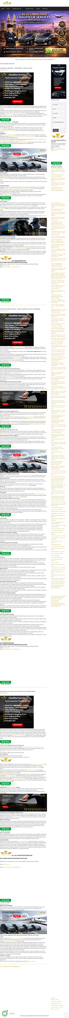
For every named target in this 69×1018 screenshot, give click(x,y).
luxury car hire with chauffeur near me (56, 806)
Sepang (57, 889)
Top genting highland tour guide (58, 569)
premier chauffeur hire (55, 849)
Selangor (64, 885)
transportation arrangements (37, 764)
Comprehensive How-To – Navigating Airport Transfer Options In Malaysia (57, 296)
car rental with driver (63, 664)
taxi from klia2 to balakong (56, 916)
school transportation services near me (56, 885)
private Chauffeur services (14, 361)
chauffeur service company (19, 735)
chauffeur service (9, 114)
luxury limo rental (56, 816)
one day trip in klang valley (57, 557)
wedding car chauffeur (54, 988)
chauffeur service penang (59, 691)
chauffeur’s (44, 215)
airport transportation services (55, 635)
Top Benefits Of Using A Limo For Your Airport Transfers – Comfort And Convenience (58, 233)
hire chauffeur (54, 744)
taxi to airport (64, 936)
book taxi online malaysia (58, 651)
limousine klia (53, 790)
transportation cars (16, 496)
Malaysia (53, 825)
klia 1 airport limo (61, 760)
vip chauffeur (63, 985)
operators (59, 839)
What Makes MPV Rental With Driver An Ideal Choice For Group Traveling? (58, 402)
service (60, 889)
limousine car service (55, 789)
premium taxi (58, 859)
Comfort (62, 701)
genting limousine (56, 737)
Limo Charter (53, 777)
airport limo (55, 621)
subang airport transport (54, 906)
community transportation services (60, 703)
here (29, 757)
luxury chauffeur (53, 812)
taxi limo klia (58, 929)
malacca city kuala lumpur (57, 553)
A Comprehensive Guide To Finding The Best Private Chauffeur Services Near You (57, 189)
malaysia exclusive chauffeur (55, 826)
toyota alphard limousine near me (60, 948)
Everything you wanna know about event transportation (17, 691)
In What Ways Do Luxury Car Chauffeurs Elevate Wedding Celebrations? (57, 364)
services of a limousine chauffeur (18, 248)
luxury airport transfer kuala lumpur (58, 796)
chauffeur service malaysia (59, 690)
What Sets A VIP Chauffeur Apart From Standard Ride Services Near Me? (58, 369)
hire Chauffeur (17, 358)
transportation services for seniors (56, 962)
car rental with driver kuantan (62, 665)
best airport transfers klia (59, 645)
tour (63, 941)
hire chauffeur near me (60, 746)
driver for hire (56, 714)
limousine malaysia (59, 790)
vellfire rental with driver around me (59, 978)
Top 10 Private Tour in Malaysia (58, 546)
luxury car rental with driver (55, 809)
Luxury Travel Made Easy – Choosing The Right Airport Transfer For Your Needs (57, 265)
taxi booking (60, 908)
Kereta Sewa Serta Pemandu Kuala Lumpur (59, 757)
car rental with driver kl (54, 665)
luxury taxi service (59, 822)
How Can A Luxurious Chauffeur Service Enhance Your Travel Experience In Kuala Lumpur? (58, 355)
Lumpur (64, 793)
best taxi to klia (61, 648)
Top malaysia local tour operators (58, 567)
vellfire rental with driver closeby (55, 979)
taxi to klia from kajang (61, 939)
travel (55, 971)
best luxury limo (56, 648)
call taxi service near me (62, 661)
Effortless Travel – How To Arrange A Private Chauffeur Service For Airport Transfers (58, 393)
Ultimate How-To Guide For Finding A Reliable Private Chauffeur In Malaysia (58, 270)
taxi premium (55, 932)
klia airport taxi (55, 763)
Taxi (59, 906)
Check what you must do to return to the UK (32, 747)
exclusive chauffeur (58, 723)
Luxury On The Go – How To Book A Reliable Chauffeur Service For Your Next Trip (58, 504)
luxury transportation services (62, 823)
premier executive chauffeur (55, 852)
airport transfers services (62, 634)
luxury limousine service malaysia (61, 819)
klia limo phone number (58, 766)
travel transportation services (59, 972)
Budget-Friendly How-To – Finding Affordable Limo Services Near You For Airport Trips (58, 311)
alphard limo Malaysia (63, 641)
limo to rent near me (57, 783)
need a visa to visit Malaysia (16, 938)
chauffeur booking (61, 670)
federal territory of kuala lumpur (59, 734)
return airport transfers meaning (57, 882)
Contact (38, 8)
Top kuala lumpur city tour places (58, 471)
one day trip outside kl (56, 544)
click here (2, 751)
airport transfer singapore (54, 634)
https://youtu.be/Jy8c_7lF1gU (57, 603)
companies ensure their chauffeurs (7, 130)
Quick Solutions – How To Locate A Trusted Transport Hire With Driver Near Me (58, 444)
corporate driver (58, 707)
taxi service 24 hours (59, 935)
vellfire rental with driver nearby (60, 981)
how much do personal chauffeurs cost (57, 753)
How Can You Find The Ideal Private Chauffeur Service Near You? (58, 306)
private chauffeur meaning (57, 863)
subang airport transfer (61, 905)
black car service (31, 961)
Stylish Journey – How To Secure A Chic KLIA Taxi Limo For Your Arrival (58, 407)
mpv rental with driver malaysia (61, 836)
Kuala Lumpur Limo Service (55, 774)
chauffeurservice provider (54, 693)
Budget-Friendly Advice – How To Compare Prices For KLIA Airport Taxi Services (58, 412)
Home (2, 8)
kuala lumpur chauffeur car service (61, 773)
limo (54, 776)
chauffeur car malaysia (62, 674)
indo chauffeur (59, 754)
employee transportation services (56, 717)
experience (53, 734)
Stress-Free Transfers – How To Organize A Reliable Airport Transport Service (58, 417)
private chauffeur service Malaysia (59, 868)
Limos (60, 779)
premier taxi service (55, 853)
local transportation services (60, 792)
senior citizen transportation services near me (57, 886)
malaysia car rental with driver (59, 825)
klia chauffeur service (61, 764)
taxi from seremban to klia (55, 926)
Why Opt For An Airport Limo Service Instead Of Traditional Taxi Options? (58, 388)
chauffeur (2, 208)
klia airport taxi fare (60, 763)
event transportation (31, 770)
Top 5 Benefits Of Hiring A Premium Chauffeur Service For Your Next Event (58, 449)
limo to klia (57, 782)
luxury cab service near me (55, 802)
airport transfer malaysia (61, 631)
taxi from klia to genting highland (60, 919)
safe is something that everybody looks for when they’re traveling (17, 475)
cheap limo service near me (57, 700)
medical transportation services (58, 829)
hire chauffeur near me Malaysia (10, 966)
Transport (52, 952)
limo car (63, 776)
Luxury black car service (56, 1001)
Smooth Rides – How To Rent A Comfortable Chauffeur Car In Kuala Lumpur (58, 436)
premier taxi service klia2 (62, 853)
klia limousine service (56, 767)
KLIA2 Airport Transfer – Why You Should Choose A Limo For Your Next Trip (58, 228)
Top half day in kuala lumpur (57, 530)
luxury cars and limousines (39, 493)
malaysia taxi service (62, 826)
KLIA (58, 760)
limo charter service (58, 777)
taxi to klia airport (55, 939)
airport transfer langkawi (54, 631)
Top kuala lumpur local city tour (58, 501)
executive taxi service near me (59, 733)
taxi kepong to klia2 (62, 928)
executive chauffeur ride (58, 727)
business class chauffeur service (55, 658)
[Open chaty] (5, 1013)
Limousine (53, 784)
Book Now (45, 8)
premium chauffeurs (58, 858)
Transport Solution (11, 787)
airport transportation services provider (59, 638)
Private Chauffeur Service (18, 347)
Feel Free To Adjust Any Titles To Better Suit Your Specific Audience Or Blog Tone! (58, 315)
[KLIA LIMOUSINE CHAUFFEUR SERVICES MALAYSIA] (7, 3)
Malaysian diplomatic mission (10, 909)
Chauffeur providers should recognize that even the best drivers (19, 188)
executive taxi (55, 730)
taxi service (54, 935)
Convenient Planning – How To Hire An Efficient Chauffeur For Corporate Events (57, 421)
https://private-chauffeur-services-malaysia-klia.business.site (56, 600)
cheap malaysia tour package (57, 551)
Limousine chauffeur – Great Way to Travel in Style (16, 68)
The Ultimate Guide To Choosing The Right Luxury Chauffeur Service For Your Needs (58, 431)
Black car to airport (55, 1008)
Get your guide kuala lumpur (57, 507)
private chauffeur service (60, 865)
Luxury (52, 795)
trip (64, 972)
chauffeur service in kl (54, 687)
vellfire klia (63, 975)
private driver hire (58, 869)
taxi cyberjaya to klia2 (58, 909)
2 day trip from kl (55, 562)
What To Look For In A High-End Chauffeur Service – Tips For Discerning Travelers (58, 468)
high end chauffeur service (55, 743)
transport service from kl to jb (60, 968)
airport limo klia (59, 621)
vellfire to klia (53, 985)
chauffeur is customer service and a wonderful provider (23, 136)
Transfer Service (29, 8)
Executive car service (55, 1003)
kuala (55, 773)
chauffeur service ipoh (61, 687)
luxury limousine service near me (55, 820)
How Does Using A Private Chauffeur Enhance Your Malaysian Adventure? (58, 346)
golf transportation (61, 737)
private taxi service (60, 872)
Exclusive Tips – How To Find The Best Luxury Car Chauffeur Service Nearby (58, 426)
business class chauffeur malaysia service (60, 657)
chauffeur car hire (61, 671)
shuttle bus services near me (57, 899)
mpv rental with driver (61, 835)
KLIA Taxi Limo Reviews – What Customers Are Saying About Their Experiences (58, 251)
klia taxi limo (62, 769)
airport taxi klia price (63, 627)
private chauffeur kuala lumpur (55, 862)
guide (57, 740)
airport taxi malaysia (54, 628)
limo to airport (60, 780)
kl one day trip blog (55, 555)
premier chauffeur (56, 848)
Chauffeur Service (16, 8)
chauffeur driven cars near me (61, 677)
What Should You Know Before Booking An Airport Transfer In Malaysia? (57, 332)
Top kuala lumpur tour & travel (57, 528)
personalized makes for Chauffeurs (21, 485)
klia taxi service (58, 770)
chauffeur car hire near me (55, 673)
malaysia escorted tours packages (58, 511)
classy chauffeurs (58, 701)
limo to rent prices (62, 783)
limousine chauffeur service (9, 134)
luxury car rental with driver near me (61, 810)
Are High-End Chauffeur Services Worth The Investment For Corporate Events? (58, 359)
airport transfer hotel (60, 628)
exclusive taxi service (60, 724)
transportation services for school (60, 961)
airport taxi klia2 (58, 627)
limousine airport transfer (59, 786)
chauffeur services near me (60, 694)
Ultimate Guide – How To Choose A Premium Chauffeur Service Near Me (58, 397)
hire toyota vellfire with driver (60, 747)
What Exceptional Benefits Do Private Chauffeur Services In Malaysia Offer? (57, 320)
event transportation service (18, 778)
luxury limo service (61, 816)
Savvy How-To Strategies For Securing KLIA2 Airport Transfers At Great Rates (58, 301)
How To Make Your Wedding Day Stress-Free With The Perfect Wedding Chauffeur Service (58, 480)
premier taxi (61, 852)
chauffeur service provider (62, 693)
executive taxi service (54, 731)
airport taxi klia (53, 627)
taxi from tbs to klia (56, 928)
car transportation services (55, 667)
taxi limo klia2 (62, 929)
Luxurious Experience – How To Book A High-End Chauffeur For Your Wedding (58, 383)
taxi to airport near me (54, 938)
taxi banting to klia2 (55, 908)
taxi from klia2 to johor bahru (57, 918)
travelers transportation (60, 971)
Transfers (61, 951)
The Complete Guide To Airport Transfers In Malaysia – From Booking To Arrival (58, 246)
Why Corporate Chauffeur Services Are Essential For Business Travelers (56, 463)
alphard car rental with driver (55, 641)
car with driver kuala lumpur (58, 668)
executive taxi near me (61, 730)
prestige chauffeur (62, 859)
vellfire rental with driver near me (55, 982)
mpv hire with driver (56, 833)
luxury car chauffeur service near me (58, 803)
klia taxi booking (61, 767)
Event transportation (11, 775)
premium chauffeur (57, 855)
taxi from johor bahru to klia (56, 915)
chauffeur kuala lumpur (54, 681)
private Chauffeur (17, 357)
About (8, 8)
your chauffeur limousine (54, 989)
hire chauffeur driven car (59, 744)
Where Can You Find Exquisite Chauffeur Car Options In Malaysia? (57, 374)
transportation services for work (61, 965)
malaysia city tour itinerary (57, 509)
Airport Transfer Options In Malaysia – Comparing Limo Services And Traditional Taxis (57, 241)
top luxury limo (59, 941)
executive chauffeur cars (59, 726)
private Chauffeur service (15, 373)
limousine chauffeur (4, 178)
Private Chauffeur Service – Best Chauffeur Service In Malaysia (20, 309)
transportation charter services (58, 952)
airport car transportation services (59, 618)
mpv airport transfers (57, 832)
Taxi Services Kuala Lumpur (57, 936)
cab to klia (57, 661)
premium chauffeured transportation (57, 856)
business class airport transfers (55, 655)
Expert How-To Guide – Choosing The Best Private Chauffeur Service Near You (58, 255)
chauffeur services (53, 694)
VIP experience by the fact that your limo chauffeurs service (18, 205)
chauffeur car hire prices (62, 673)
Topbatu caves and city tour (57, 482)
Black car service (55, 999)
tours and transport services (60, 942)
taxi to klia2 (59, 938)
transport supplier (17, 816)
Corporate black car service (57, 1005)
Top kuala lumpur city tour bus (57, 476)
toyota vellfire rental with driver (55, 949)
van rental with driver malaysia (57, 975)
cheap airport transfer (57, 697)
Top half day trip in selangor (57, 491)
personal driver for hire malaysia (60, 843)
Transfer (58, 951)
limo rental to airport (56, 779)
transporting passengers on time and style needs (16, 113)
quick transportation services (58, 876)
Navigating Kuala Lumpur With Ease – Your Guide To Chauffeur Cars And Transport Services (58, 498)
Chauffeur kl (62, 680)
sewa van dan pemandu (56, 895)
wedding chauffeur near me (62, 988)
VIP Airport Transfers (58, 985)
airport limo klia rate (61, 624)
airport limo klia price (54, 624)
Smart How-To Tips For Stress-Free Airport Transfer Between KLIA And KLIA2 (57, 282)
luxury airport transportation (58, 799)
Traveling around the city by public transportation (11, 499)
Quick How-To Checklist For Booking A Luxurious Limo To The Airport (58, 292)
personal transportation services (55, 845)
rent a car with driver (57, 879)
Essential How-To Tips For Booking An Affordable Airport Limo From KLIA (58, 260)
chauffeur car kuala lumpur (55, 674)
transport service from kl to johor (56, 969)
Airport (52, 618)
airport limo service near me (59, 625)
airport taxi (64, 625)
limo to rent (60, 782)
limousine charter (63, 789)
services (62, 889)
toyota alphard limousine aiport (58, 945)
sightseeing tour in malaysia (57, 513)
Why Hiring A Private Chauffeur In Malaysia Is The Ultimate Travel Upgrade (58, 180)
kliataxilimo (58, 769)
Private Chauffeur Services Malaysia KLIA (11, 266)
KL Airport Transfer (53, 760)
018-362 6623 (6, 265)
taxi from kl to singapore (58, 922)
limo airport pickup (58, 776)
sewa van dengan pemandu (57, 896)
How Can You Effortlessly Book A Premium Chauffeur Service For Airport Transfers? (58, 378)
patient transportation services (58, 842)
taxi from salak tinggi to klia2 (61, 925)
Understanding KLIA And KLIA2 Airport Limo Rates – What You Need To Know (58, 184)
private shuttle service (54, 872)
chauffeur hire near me (57, 680)
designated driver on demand (58, 711)
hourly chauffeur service (60, 750)
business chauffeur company (55, 654)
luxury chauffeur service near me (58, 815)
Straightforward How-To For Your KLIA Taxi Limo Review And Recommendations (58, 287)
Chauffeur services (29, 417)
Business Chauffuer (62, 654)
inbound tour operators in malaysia (58, 535)
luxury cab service (63, 800)
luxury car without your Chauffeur (38, 424)
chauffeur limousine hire (57, 683)
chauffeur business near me (55, 671)
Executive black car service (57, 1007)
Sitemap (53, 998)
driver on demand (60, 714)
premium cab (53, 855)
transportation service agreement (61, 955)
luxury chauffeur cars (59, 812)
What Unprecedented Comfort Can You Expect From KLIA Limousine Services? (57, 586)
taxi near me (60, 931)
